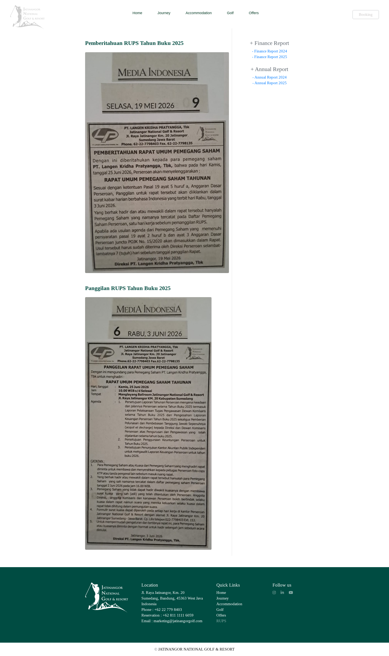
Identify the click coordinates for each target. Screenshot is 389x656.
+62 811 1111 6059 (178, 615)
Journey (163, 13)
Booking (366, 14)
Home (137, 13)
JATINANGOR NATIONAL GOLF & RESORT (196, 649)
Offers (254, 13)
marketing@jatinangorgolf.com (178, 621)
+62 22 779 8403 (168, 609)
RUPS (221, 621)
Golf (230, 13)
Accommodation (199, 13)
